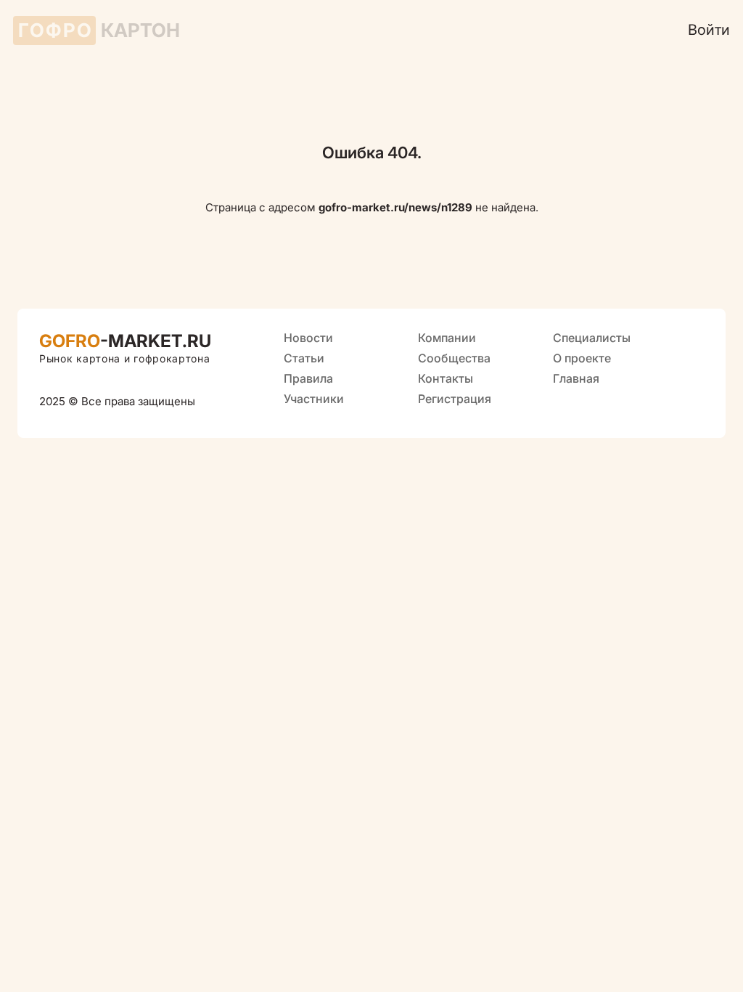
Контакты (445, 378)
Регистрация (454, 398)
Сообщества (454, 358)
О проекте (582, 358)
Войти (709, 29)
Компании (447, 337)
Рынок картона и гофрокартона (124, 358)
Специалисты (592, 337)
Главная (576, 378)
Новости (308, 337)
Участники (314, 398)
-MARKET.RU (125, 340)
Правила (308, 378)
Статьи (304, 358)
